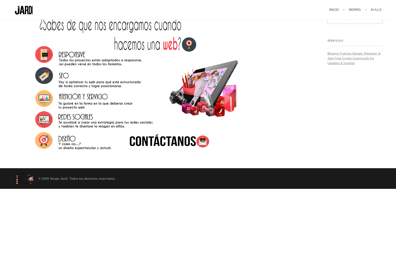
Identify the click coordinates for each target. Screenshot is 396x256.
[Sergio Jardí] (24, 178)
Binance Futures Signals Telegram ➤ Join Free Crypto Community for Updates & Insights (354, 58)
